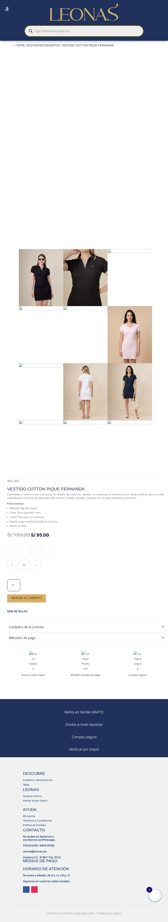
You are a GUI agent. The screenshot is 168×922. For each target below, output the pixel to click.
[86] (41, 309)
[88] (85, 305)
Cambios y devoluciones (37, 780)
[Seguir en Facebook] (26, 889)
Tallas (26, 784)
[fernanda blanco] (85, 423)
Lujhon (116, 913)
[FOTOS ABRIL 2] (85, 309)
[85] (130, 252)
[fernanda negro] (41, 305)
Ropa (20, 45)
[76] (41, 366)
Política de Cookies (34, 825)
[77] (85, 419)
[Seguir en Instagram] (34, 889)
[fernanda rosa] (130, 362)
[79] (41, 423)
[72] (130, 423)
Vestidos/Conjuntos (43, 45)
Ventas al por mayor (35, 800)
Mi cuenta (29, 816)
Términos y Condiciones (37, 820)
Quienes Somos (32, 796)
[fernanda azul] (130, 419)
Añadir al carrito (26, 598)
